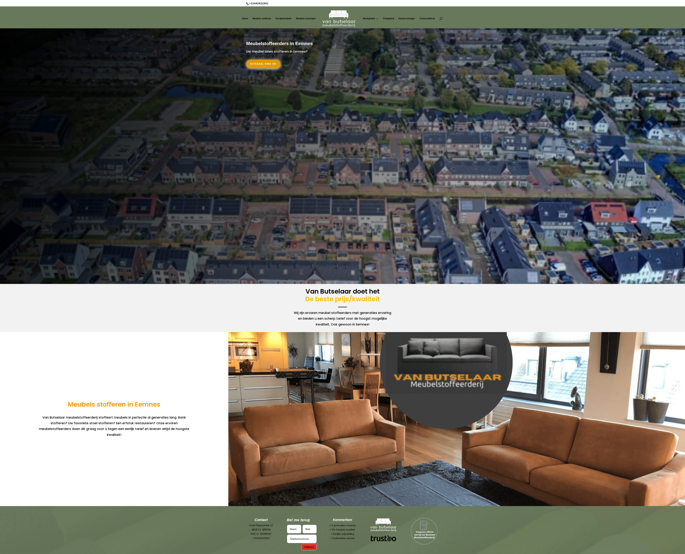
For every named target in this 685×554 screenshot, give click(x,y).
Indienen (309, 546)
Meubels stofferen (262, 18)
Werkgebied (369, 18)
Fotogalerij (388, 18)
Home (245, 18)
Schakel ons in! (263, 64)
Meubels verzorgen (306, 18)
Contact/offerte (427, 18)
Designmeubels (283, 18)
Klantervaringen (407, 18)
